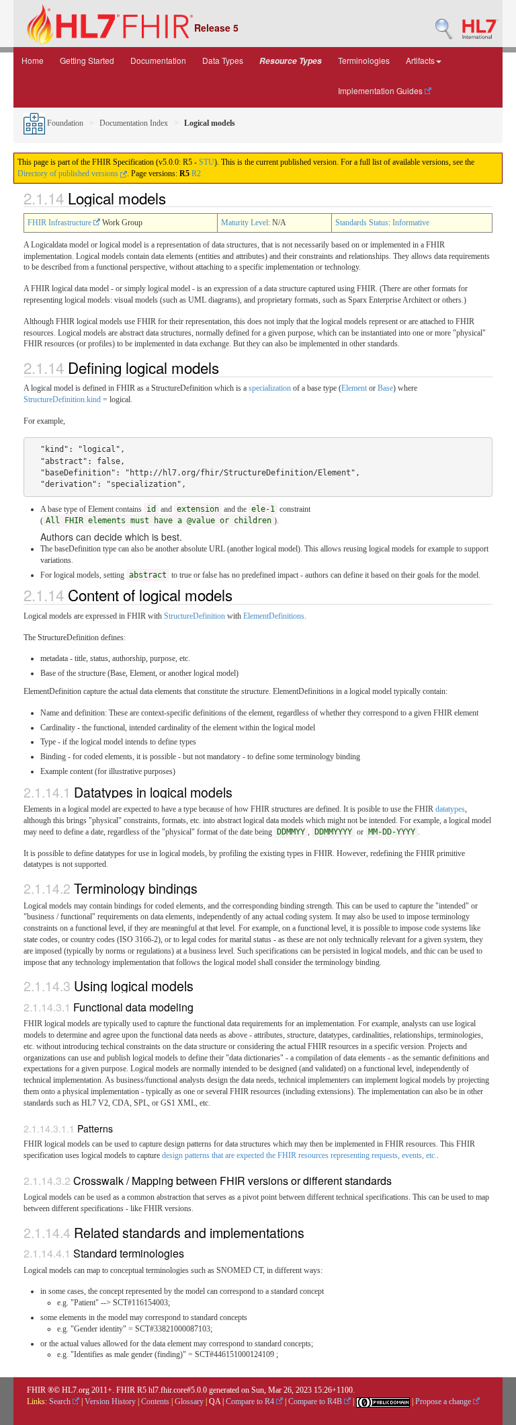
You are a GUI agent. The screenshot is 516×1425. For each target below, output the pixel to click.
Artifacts (420, 60)
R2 (196, 173)
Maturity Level (244, 222)
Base (385, 388)
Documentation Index (133, 123)
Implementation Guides (381, 90)
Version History (110, 1401)
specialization (270, 388)
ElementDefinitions (273, 616)
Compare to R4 (251, 1401)
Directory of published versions (68, 173)
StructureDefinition (194, 616)
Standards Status (361, 222)
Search (61, 1401)
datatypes (450, 809)
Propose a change (444, 1401)
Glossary (189, 1401)
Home (33, 60)
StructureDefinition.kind (62, 399)
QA (214, 1401)
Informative (410, 222)
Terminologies (364, 60)
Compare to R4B (316, 1401)
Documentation (158, 60)
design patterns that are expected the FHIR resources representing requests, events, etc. (299, 1155)
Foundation (64, 123)
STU (206, 162)
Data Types (222, 60)
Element (354, 388)
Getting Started (87, 60)
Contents (155, 1401)
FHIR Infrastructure (60, 222)
